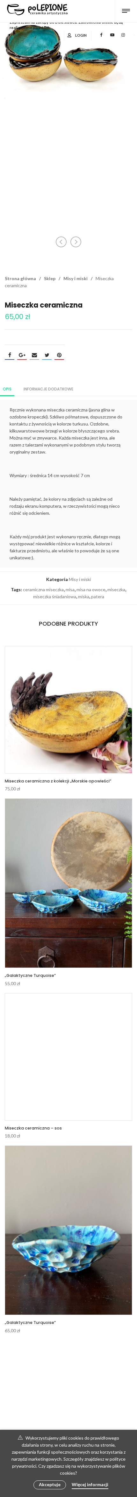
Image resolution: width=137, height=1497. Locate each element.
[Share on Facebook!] (9, 355)
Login (81, 35)
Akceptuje (50, 1484)
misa (70, 589)
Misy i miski (75, 278)
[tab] (7, 388)
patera (97, 596)
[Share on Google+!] (22, 355)
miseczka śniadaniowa (54, 596)
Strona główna (20, 278)
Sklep (49, 278)
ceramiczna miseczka (43, 589)
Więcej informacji (90, 1484)
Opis (7, 389)
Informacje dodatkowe (48, 389)
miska (83, 596)
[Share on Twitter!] (47, 355)
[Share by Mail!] (34, 355)
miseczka (116, 589)
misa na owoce (90, 589)
